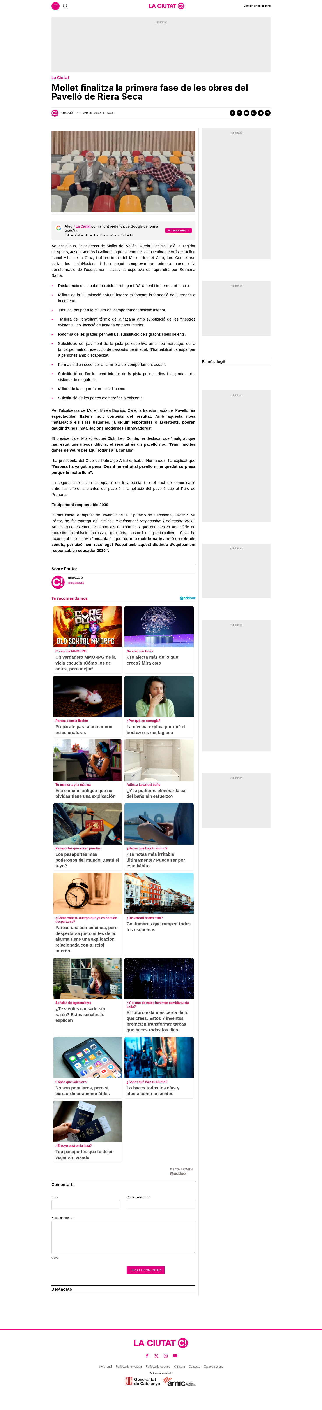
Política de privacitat (129, 1366)
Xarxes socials (213, 1366)
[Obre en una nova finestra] (143, 1381)
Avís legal (105, 1366)
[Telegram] (261, 113)
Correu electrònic (138, 1197)
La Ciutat (60, 77)
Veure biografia (76, 582)
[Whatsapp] (253, 113)
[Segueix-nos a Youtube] (175, 1356)
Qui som (179, 1366)
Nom (54, 1197)
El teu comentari (62, 1217)
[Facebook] (232, 113)
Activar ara (176, 230)
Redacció (66, 113)
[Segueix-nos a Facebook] (147, 1356)
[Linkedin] (246, 113)
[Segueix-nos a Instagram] (165, 1356)
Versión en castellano (257, 5)
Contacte (194, 1366)
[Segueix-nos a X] (156, 1356)
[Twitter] (239, 113)
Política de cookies (158, 1366)
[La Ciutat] (166, 6)
